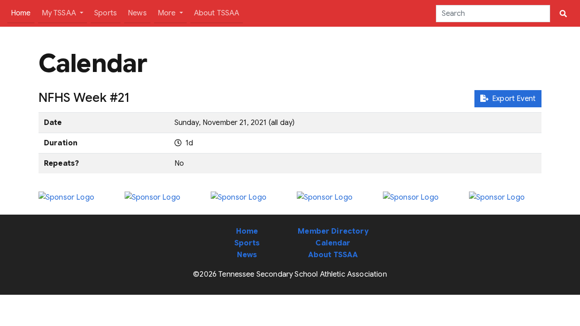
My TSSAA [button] (60, 13)
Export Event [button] (512, 98)
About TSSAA (217, 13)
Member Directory (333, 231)
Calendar (332, 243)
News (137, 13)
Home (22, 13)
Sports (105, 13)
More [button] (168, 13)
